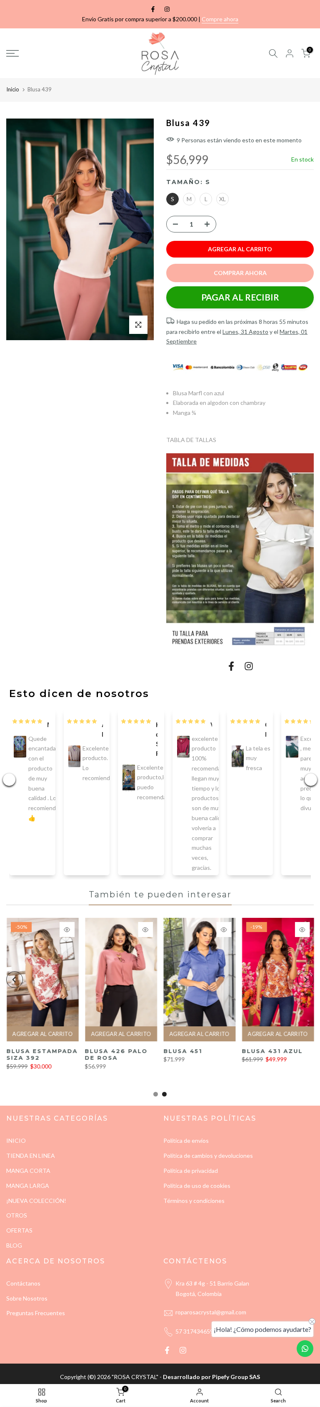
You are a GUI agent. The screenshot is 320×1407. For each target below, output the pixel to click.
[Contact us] (305, 1348)
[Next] (305, 979)
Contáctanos (23, 1283)
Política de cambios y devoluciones (208, 1155)
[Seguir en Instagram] (167, 9)
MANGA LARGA (27, 1185)
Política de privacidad (190, 1170)
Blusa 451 (29, 1051)
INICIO (16, 1140)
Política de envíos (186, 1140)
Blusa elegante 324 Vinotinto (277, 1054)
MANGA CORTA (28, 1170)
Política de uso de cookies (196, 1185)
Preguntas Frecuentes (35, 1312)
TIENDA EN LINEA (30, 1155)
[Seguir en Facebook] (153, 9)
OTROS (16, 1215)
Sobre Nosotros (27, 1298)
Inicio (12, 89)
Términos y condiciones (194, 1200)
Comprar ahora (240, 272)
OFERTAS (19, 1230)
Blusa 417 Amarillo (186, 1054)
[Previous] (14, 979)
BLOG (14, 1245)
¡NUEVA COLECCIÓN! (36, 1200)
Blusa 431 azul (118, 1051)
